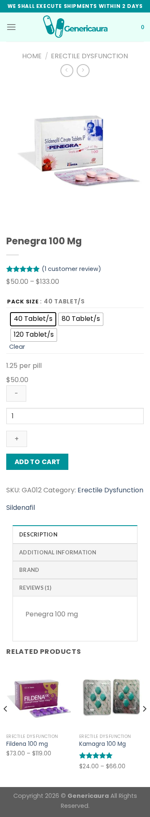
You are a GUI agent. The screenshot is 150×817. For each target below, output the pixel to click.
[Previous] (6, 725)
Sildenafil (20, 507)
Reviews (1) (35, 587)
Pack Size (22, 302)
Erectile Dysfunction (89, 56)
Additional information (58, 552)
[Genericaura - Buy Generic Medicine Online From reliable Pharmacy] (75, 27)
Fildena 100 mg (27, 744)
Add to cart (37, 461)
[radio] (33, 319)
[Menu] (11, 27)
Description (38, 534)
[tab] (75, 534)
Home (32, 56)
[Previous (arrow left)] (14, 409)
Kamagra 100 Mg (102, 744)
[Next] (144, 725)
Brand (29, 569)
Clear (17, 347)
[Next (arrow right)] (128, 409)
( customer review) (71, 269)
